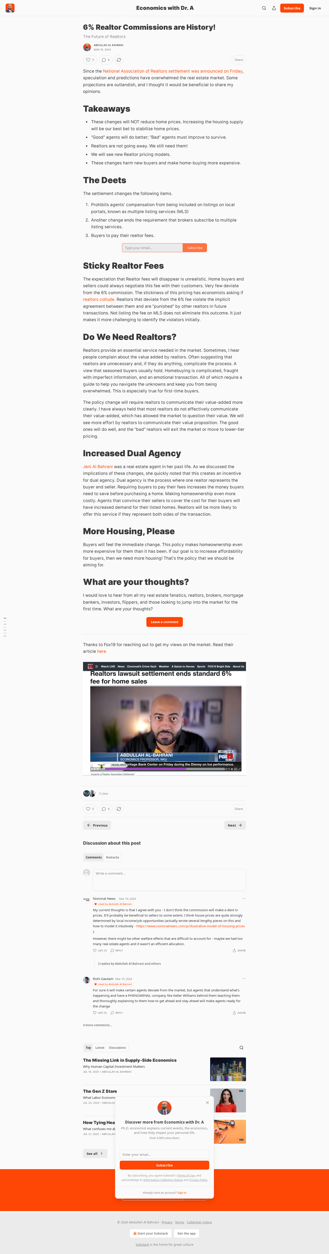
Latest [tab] (100, 1048)
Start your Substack (152, 1233)
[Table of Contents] (5, 627)
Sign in (315, 8)
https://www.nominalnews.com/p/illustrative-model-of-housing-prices (190, 926)
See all (92, 1153)
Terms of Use (186, 1175)
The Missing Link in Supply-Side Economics (130, 1060)
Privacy (167, 1222)
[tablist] (102, 857)
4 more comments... (97, 1025)
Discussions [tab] (117, 1048)
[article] (164, 1069)
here (101, 651)
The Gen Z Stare (100, 1091)
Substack (142, 1244)
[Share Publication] (273, 8)
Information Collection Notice (163, 1180)
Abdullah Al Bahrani (108, 45)
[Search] (264, 8)
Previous (100, 825)
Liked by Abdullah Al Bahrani (115, 904)
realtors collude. (99, 299)
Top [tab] (88, 1048)
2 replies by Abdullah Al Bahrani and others (129, 964)
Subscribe (292, 8)
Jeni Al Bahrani (98, 466)
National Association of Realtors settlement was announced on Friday (172, 71)
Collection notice (199, 1222)
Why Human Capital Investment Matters (114, 1066)
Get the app (186, 1233)
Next (232, 825)
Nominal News (104, 898)
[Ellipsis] (243, 898)
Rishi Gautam (103, 978)
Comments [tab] (94, 857)
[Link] (76, 108)
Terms (179, 1222)
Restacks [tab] (112, 857)
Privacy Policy (198, 1180)
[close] (207, 1102)
